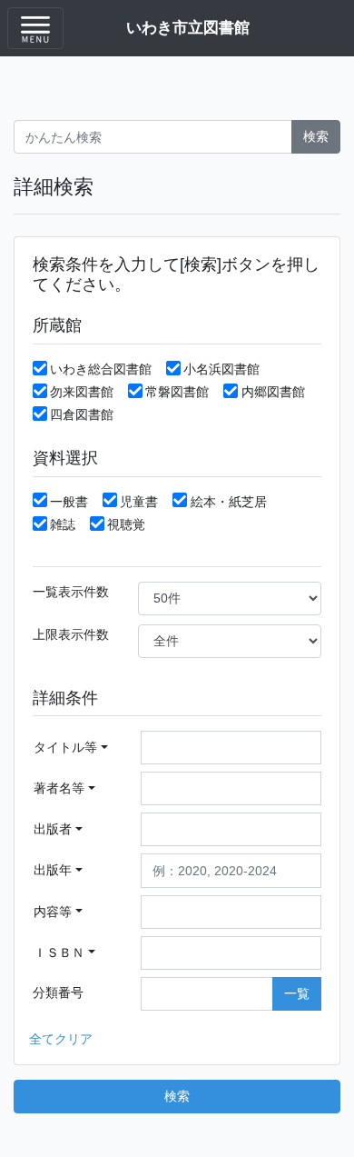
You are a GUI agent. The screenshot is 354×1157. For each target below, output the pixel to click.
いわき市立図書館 (188, 27)
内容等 (53, 911)
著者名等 (59, 788)
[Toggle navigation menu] (35, 28)
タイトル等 (65, 747)
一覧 (297, 993)
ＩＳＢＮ (59, 952)
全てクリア (61, 1039)
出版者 (53, 829)
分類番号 (58, 992)
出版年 (53, 870)
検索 (316, 136)
